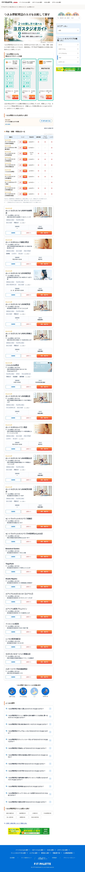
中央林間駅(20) (47, 813)
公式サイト (28, 232)
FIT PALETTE (4, 7)
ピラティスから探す (56, 2)
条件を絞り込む (47, 121)
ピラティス (61, 62)
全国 (60, 30)
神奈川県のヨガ (12, 7)
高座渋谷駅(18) (35, 817)
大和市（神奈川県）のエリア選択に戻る (16, 823)
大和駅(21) (35, 813)
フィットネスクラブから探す (18, 853)
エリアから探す (34, 853)
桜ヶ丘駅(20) (10, 817)
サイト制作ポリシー (26, 857)
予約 (25, 141)
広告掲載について (42, 859)
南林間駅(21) (22, 813)
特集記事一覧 (56, 853)
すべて (60, 44)
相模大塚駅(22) (10, 813)
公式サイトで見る (8, 97)
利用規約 (54, 857)
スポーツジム (62, 49)
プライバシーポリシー (69, 857)
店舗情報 (13, 232)
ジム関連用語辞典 (68, 853)
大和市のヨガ (21, 7)
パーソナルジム (63, 53)
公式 (20, 141)
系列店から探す (45, 853)
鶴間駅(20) (22, 817)
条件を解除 (7, 124)
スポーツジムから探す (37, 2)
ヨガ (60, 57)
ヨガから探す (47, 2)
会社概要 (12, 857)
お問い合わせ (41, 857)
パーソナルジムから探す (24, 2)
